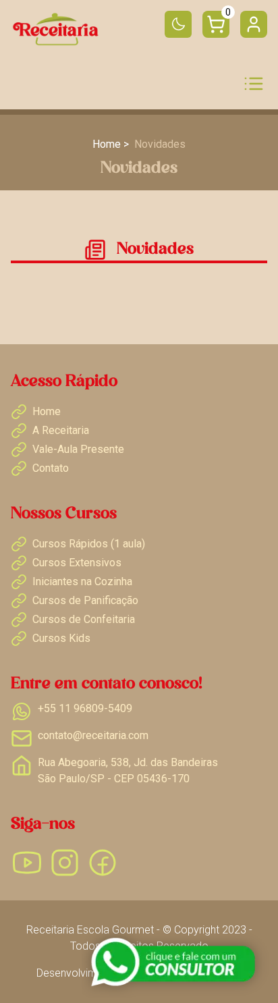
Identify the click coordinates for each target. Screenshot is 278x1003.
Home (106, 144)
